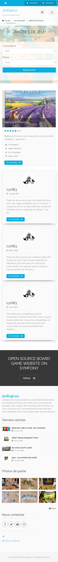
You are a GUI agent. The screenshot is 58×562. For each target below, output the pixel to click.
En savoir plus (12, 163)
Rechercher (30, 70)
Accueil (7, 21)
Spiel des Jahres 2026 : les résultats (28, 428)
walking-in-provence (36, 21)
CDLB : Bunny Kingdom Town (25, 438)
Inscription (33, 3)
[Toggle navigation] (52, 12)
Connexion (49, 3)
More (53, 508)
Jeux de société (19, 21)
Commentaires (9, 46)
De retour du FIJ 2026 (22, 448)
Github (26, 378)
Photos (6, 57)
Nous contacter (13, 541)
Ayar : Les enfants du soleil (24, 457)
